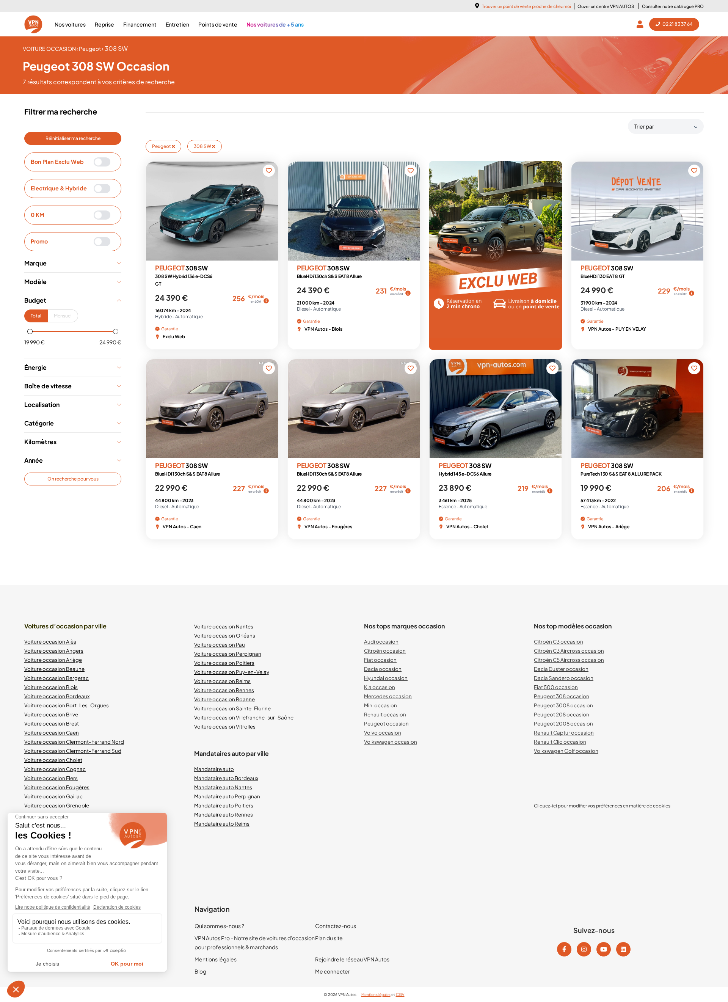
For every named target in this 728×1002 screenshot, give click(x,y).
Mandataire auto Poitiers (223, 805)
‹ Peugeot (89, 48)
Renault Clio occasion (560, 741)
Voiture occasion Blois (51, 687)
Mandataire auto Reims (221, 823)
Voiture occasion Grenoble (56, 805)
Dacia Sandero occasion (563, 678)
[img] (266, 300)
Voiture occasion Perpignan (227, 653)
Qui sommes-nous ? (219, 925)
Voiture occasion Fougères (56, 787)
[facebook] (564, 949)
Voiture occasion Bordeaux (56, 696)
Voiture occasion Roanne (224, 699)
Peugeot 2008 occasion (563, 723)
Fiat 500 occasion (556, 687)
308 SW (203, 146)
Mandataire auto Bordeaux (226, 778)
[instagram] (584, 949)
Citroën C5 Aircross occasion (569, 659)
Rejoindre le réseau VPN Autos (352, 959)
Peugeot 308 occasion (561, 696)
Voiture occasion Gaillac (53, 796)
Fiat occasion (380, 659)
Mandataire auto (214, 769)
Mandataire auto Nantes (223, 787)
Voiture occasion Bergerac (56, 678)
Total (36, 316)
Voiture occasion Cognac (55, 769)
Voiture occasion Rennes (224, 690)
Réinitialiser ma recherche (73, 138)
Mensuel (63, 316)
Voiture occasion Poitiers (224, 663)
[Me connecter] (641, 24)
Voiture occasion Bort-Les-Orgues (66, 705)
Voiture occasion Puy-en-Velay (231, 672)
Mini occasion (380, 705)
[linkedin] (623, 949)
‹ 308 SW (115, 48)
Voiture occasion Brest (51, 723)
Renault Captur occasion (564, 732)
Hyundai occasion (386, 678)
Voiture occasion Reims (222, 681)
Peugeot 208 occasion (561, 714)
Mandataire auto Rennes (223, 814)
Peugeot (162, 146)
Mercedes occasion (388, 696)
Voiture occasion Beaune (54, 669)
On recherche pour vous (73, 479)
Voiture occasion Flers (51, 778)
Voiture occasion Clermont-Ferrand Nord (74, 741)
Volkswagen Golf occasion (566, 751)
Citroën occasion (385, 650)
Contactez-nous (335, 925)
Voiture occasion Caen (51, 732)
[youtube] (603, 949)
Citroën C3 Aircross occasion (569, 650)
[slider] (30, 331)
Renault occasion (385, 714)
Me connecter (332, 971)
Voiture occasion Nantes (223, 626)
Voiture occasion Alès (50, 641)
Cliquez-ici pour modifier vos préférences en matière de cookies (602, 806)
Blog (200, 971)
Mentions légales (216, 959)
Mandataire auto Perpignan (227, 796)
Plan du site (329, 937)
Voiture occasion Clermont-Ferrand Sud (72, 751)
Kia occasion (379, 687)
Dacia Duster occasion (561, 669)
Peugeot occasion (386, 723)
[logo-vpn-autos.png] (33, 24)
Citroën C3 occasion (558, 641)
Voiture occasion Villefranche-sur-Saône (243, 717)
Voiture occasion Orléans (224, 635)
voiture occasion (50, 48)
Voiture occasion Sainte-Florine (232, 708)
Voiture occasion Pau (219, 644)
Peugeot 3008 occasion (563, 705)
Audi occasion (381, 641)
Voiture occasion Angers (53, 650)
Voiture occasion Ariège (53, 659)
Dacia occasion (383, 669)
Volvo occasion (382, 732)
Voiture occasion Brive (51, 714)
